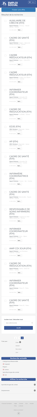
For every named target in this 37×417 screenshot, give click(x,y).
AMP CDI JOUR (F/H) (20, 248)
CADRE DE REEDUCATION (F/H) (20, 110)
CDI (5, 375)
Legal (15, 403)
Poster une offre (18, 10)
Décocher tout (18, 319)
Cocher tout (8, 319)
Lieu (17, 352)
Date (17, 342)
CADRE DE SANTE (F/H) (19, 193)
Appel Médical (13, 26)
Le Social (21, 405)
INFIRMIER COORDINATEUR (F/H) (18, 92)
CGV (26, 403)
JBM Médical (13, 129)
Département (5, 390)
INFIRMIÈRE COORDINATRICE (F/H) (18, 176)
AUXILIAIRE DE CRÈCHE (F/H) (17, 21)
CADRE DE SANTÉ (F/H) (19, 38)
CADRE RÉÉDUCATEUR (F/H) (20, 56)
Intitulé (18, 345)
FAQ (15, 405)
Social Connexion (7, 403)
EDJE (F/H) (15, 126)
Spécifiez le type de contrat (9, 384)
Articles (31, 403)
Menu (33, 2)
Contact (21, 403)
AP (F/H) (13, 141)
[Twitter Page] (18, 413)
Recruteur (19, 349)
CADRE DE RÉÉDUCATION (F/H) (20, 264)
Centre (6, 369)
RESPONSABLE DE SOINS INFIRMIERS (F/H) (19, 211)
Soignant (7, 364)
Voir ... (19, 30)
